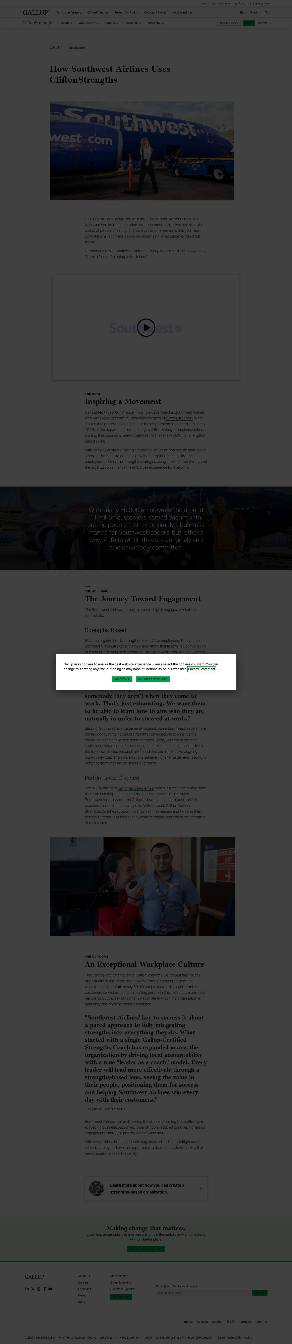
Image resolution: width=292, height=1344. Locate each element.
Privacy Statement (201, 669)
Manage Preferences (153, 679)
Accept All (122, 679)
